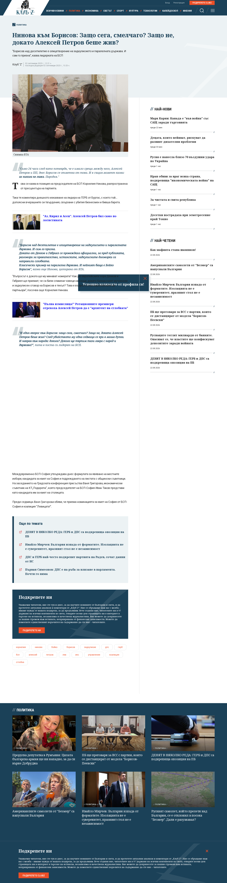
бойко (54, 647)
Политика (74, 10)
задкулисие (90, 647)
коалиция (114, 654)
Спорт (120, 10)
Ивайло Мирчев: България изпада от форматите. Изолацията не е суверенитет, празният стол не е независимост (110, 817)
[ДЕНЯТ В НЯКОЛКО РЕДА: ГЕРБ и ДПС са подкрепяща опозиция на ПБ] (183, 733)
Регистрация (179, 3)
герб (120, 647)
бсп (18, 654)
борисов (71, 647)
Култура (133, 10)
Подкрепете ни (32, 630)
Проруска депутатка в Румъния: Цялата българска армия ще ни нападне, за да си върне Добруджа (43, 759)
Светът (107, 10)
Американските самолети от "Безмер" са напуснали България (43, 813)
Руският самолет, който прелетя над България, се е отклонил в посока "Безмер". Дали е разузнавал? (179, 815)
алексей (33, 654)
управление (94, 654)
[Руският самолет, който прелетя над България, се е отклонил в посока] (183, 789)
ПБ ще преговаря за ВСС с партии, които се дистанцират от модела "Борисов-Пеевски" (112, 759)
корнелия (21, 647)
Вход (167, 3)
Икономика (91, 10)
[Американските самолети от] (44, 789)
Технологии (150, 10)
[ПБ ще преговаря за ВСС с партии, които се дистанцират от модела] (113, 733)
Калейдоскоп (170, 10)
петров (49, 654)
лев (64, 654)
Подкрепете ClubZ (202, 3)
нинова (38, 647)
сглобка (20, 662)
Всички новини (55, 10)
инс (77, 654)
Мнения (187, 10)
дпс (107, 647)
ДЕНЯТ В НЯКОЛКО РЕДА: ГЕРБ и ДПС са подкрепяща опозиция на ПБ (182, 757)
